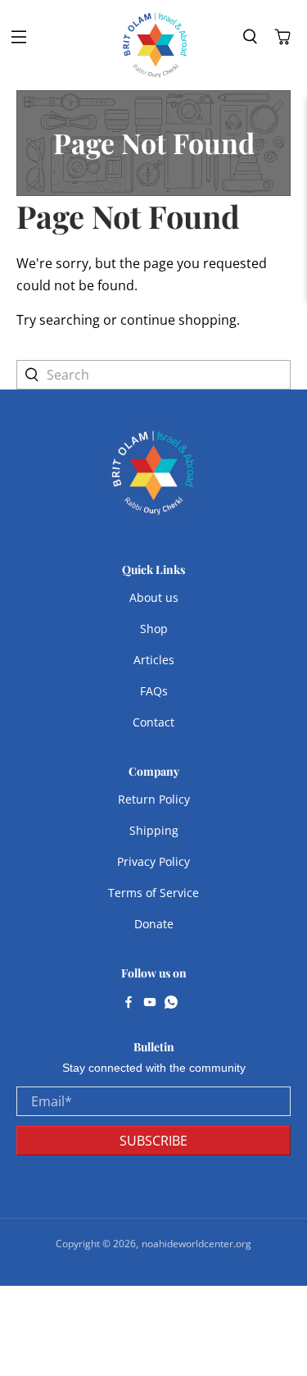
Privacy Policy (153, 861)
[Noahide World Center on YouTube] (149, 1004)
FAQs (154, 691)
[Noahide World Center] (156, 45)
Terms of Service (153, 892)
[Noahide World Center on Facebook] (128, 1004)
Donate (154, 924)
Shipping (153, 830)
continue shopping (178, 320)
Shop (154, 628)
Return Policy (154, 799)
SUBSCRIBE (153, 1141)
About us (153, 597)
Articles (153, 659)
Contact (153, 722)
